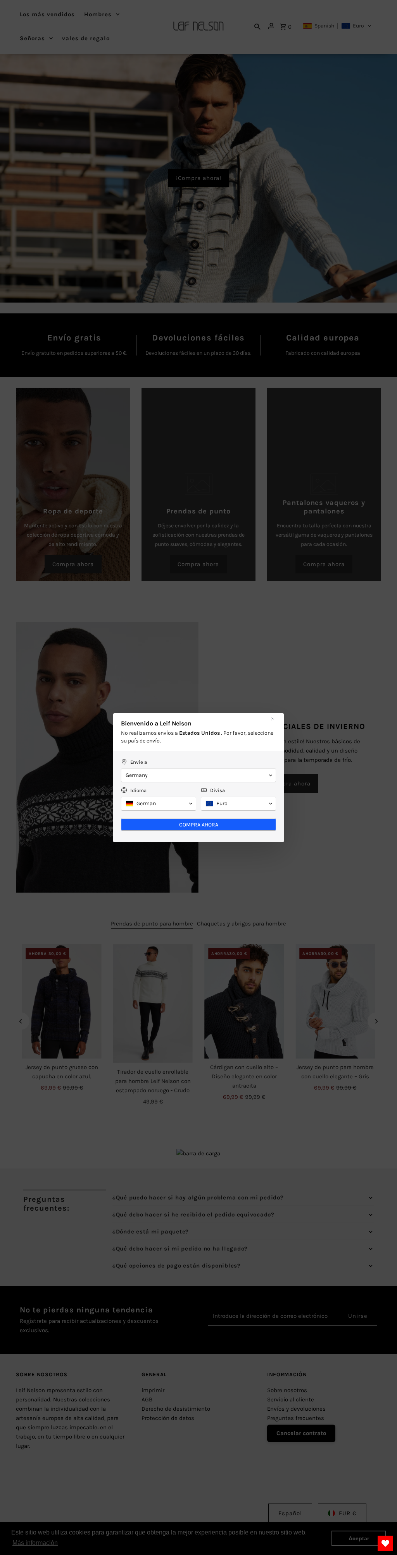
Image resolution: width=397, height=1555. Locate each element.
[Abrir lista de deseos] (385, 1543)
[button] (198, 775)
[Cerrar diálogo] (272, 719)
